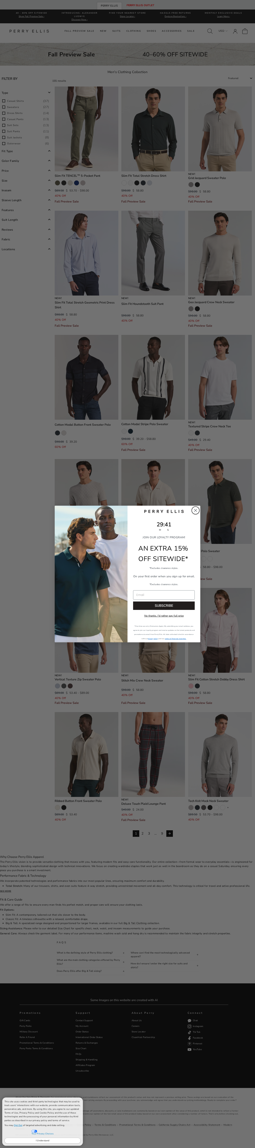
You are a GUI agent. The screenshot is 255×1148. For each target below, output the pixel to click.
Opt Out (18, 1125)
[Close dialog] (195, 510)
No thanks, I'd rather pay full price (164, 616)
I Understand (42, 1140)
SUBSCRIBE (164, 605)
